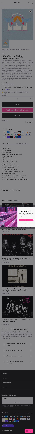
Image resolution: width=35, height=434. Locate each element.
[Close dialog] (33, 207)
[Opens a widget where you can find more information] (27, 431)
